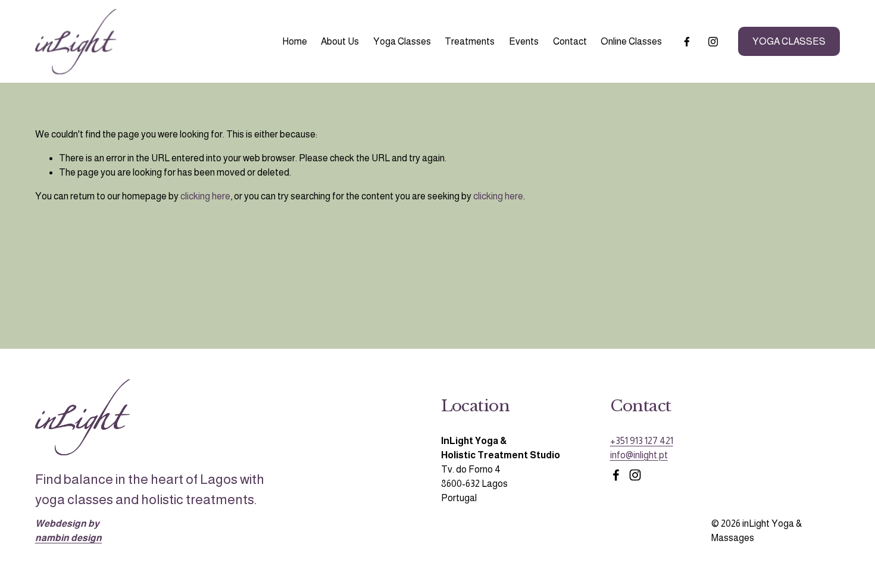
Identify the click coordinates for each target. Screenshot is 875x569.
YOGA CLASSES (789, 41)
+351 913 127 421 (641, 441)
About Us (340, 41)
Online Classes (631, 41)
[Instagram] (713, 42)
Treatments (470, 41)
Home (294, 41)
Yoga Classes (402, 41)
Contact (570, 41)
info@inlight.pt (639, 455)
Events (524, 41)
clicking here (205, 196)
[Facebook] (687, 42)
